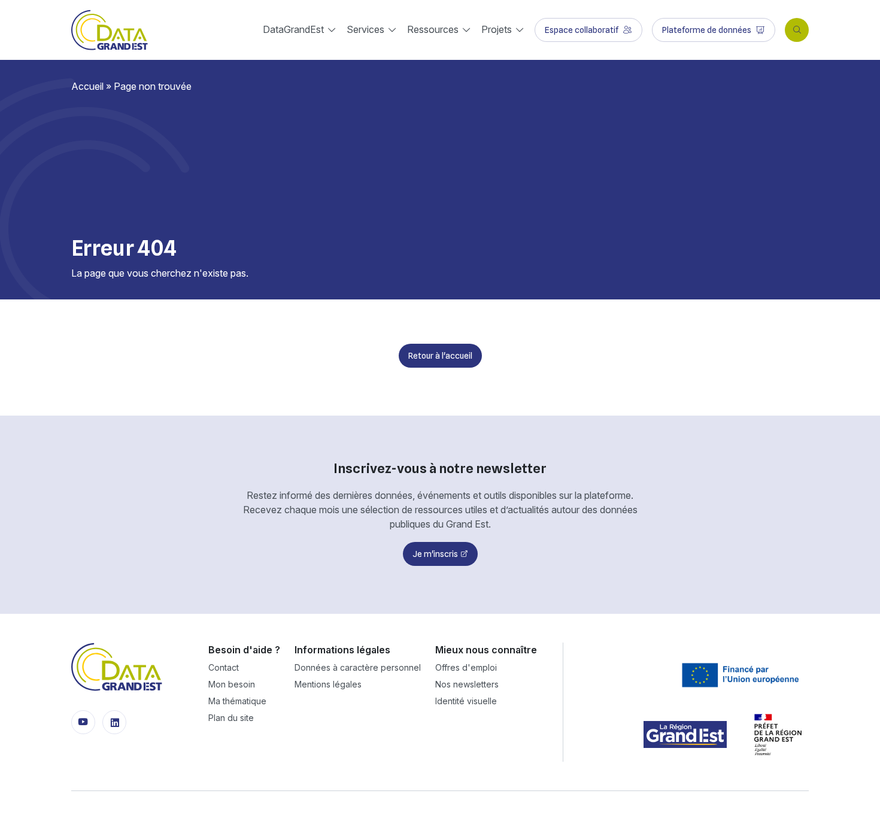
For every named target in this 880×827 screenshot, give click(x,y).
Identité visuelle (466, 701)
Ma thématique (237, 701)
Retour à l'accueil (440, 356)
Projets (496, 29)
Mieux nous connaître (486, 650)
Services (365, 29)
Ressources (433, 29)
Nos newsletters (467, 684)
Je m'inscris (435, 554)
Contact (223, 667)
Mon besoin (231, 684)
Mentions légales (328, 684)
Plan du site (231, 718)
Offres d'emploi (466, 667)
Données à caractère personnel (358, 667)
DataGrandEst (293, 29)
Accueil (87, 86)
